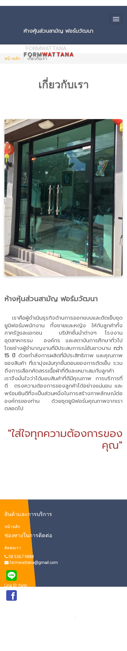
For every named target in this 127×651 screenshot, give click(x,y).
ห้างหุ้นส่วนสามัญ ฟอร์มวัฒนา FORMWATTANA (72, 32)
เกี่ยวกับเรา (86, 617)
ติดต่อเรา (12, 547)
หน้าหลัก (12, 58)
